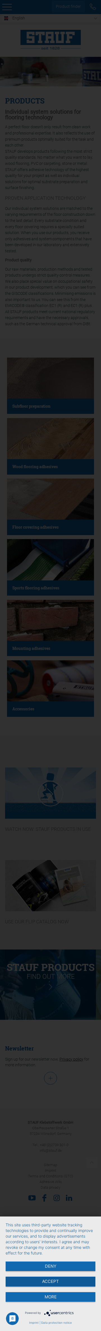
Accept (50, 1281)
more (51, 1296)
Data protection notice (56, 1322)
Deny (50, 1266)
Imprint (34, 1322)
